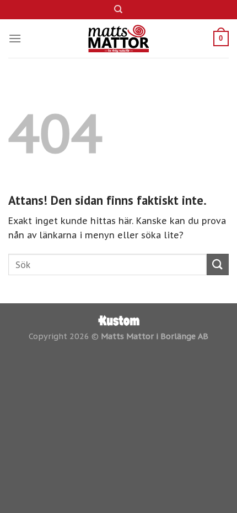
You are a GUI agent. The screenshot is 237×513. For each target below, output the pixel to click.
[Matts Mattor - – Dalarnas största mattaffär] (118, 38)
